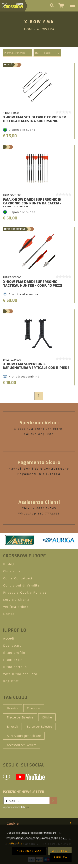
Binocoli (12, 726)
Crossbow (34, 708)
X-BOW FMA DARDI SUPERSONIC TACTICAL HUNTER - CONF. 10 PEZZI (32, 284)
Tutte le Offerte (45, 53)
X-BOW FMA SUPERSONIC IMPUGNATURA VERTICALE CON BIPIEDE (36, 366)
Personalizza (29, 851)
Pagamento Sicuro (39, 462)
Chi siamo (11, 571)
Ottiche (47, 717)
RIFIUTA (60, 857)
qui (27, 807)
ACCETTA (59, 851)
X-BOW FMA (45, 29)
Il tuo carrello (15, 667)
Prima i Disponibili (15, 53)
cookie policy (14, 843)
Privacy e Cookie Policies (25, 592)
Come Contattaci (17, 578)
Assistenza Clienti (39, 502)
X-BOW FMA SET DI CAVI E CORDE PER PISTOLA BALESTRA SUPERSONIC (34, 119)
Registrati (11, 681)
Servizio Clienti (16, 600)
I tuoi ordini (13, 660)
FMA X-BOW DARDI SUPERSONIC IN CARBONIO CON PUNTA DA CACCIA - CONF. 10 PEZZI (32, 203)
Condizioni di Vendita (21, 585)
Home (28, 29)
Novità (9, 614)
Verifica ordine (15, 607)
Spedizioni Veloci (39, 423)
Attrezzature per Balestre (24, 736)
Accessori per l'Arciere (21, 745)
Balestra (12, 708)
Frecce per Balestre (20, 717)
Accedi (8, 638)
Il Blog (9, 564)
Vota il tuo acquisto (20, 674)
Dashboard (12, 645)
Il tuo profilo (14, 653)
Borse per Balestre (39, 726)
